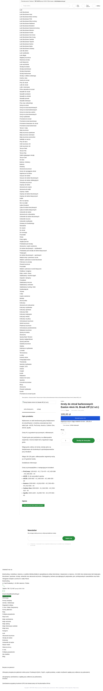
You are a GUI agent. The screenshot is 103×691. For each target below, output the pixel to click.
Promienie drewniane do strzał (29, 123)
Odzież (22, 368)
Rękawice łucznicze (26, 330)
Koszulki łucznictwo (25, 382)
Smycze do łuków (25, 175)
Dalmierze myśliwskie (26, 348)
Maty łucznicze (24, 130)
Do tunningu (23, 232)
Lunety (22, 355)
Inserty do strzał (24, 80)
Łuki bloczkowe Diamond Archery (30, 28)
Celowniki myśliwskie (26, 221)
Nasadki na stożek (25, 96)
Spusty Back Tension (26, 337)
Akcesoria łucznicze (26, 169)
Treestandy (23, 362)
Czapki (22, 371)
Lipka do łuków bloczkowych (28, 207)
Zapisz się (68, 538)
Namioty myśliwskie (26, 364)
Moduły (22, 298)
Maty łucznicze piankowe (27, 132)
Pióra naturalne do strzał (27, 89)
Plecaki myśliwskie (25, 389)
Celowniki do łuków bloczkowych (29, 216)
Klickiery (22, 166)
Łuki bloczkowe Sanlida (27, 39)
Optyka (22, 346)
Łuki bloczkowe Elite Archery (28, 21)
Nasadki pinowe (24, 98)
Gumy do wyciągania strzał (28, 171)
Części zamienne (25, 296)
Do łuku (22, 160)
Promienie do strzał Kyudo (28, 394)
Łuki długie (23, 55)
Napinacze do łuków (26, 173)
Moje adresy (6, 624)
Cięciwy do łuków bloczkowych (29, 194)
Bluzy (21, 384)
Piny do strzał (24, 82)
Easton (67, 410)
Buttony (22, 164)
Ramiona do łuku (25, 60)
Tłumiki (22, 291)
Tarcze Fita (23, 151)
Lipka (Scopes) (24, 205)
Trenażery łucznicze (26, 182)
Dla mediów (6, 654)
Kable (21, 198)
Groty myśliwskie (25, 116)
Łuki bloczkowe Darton (26, 44)
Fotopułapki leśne (25, 359)
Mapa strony (76, 687)
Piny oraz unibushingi (26, 103)
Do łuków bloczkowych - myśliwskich (31, 248)
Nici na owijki (24, 203)
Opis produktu (28, 409)
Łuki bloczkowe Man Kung (27, 37)
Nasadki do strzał (25, 91)
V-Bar (21, 294)
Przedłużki (23, 280)
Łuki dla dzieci (24, 51)
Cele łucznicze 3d (25, 146)
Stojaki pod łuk (24, 241)
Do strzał (22, 230)
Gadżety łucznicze (25, 343)
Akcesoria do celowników (27, 214)
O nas (4, 649)
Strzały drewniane (25, 71)
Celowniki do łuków (25, 212)
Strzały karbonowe (25, 73)
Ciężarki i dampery (25, 278)
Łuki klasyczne (24, 62)
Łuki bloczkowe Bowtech (27, 26)
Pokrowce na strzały (26, 262)
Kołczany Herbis (24, 316)
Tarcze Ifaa (23, 153)
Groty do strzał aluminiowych (28, 107)
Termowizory (23, 353)
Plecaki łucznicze (25, 264)
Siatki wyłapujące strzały (27, 155)
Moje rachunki (6, 621)
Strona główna (25, 397)
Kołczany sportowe (25, 309)
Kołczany (22, 303)
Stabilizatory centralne (26, 284)
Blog (3, 656)
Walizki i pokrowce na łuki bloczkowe (31, 260)
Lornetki (22, 350)
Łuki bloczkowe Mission (27, 30)
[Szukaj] (67, 6)
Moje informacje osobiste (9, 626)
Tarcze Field (23, 148)
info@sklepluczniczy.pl (59, 1)
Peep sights (23, 239)
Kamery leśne (24, 357)
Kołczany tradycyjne (26, 314)
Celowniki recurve (25, 219)
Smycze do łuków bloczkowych (29, 178)
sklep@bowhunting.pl (12, 594)
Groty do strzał (24, 105)
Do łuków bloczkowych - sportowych (30, 255)
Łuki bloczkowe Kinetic (26, 32)
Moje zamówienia (7, 619)
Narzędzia (23, 225)
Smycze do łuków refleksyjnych (29, 180)
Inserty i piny (23, 78)
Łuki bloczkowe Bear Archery (28, 17)
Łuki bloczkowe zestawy (27, 48)
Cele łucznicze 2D (25, 144)
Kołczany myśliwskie (26, 307)
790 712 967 (37, 1)
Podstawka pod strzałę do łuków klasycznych (33, 250)
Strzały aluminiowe (25, 69)
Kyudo (22, 391)
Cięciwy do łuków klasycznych (29, 196)
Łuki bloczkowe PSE (26, 19)
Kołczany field (24, 312)
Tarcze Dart (23, 157)
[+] (68, 440)
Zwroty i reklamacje (8, 603)
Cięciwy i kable (24, 191)
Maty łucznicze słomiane (27, 135)
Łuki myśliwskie (24, 53)
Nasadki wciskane (25, 94)
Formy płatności (7, 609)
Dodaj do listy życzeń (98, 440)
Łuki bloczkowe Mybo (26, 46)
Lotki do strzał (24, 85)
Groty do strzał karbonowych (28, 110)
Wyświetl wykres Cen (80, 418)
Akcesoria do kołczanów (27, 305)
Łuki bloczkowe (24, 12)
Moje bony (5, 628)
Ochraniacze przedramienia (28, 328)
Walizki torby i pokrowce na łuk (29, 257)
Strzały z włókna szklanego (28, 76)
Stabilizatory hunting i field (27, 287)
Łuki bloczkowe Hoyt (26, 14)
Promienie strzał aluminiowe (28, 121)
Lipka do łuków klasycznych (28, 210)
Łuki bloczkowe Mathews (27, 23)
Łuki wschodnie (24, 64)
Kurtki (21, 373)
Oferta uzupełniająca (60, 687)
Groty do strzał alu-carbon (27, 112)
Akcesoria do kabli (25, 189)
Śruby (21, 237)
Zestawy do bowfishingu (27, 223)
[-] (63, 440)
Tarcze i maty (24, 128)
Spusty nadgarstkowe (26, 339)
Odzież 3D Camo (25, 378)
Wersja (62, 429)
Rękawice (23, 375)
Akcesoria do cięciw (26, 187)
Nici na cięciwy (24, 200)
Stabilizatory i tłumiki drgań (28, 275)
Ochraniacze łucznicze (26, 321)
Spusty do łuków (25, 332)
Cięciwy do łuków (25, 185)
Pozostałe (23, 234)
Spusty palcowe (24, 341)
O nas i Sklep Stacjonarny (10, 607)
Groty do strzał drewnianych (28, 114)
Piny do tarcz (24, 141)
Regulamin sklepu (7, 605)
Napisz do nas (6, 596)
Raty (3, 612)
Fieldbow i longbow (25, 271)
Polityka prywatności (8, 614)
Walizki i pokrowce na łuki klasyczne (30, 269)
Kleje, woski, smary (25, 273)
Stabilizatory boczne (26, 282)
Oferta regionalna (69, 687)
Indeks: (62, 401)
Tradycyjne (23, 253)
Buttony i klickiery (25, 162)
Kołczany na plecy (25, 319)
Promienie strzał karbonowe (28, 125)
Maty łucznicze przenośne (27, 137)
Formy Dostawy (7, 600)
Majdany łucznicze (25, 57)
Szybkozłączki (24, 289)
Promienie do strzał (25, 119)
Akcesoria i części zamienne (28, 246)
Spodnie (22, 380)
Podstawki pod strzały (26, 244)
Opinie (39, 409)
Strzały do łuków (25, 66)
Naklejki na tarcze (25, 139)
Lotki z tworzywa (25, 87)
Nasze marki (6, 644)
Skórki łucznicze (24, 323)
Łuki (21, 10)
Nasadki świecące (25, 100)
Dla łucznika (23, 300)
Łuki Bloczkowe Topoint (27, 41)
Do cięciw (22, 228)
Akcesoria (23, 334)
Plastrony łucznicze (25, 325)
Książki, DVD (24, 366)
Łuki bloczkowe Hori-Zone (27, 35)
